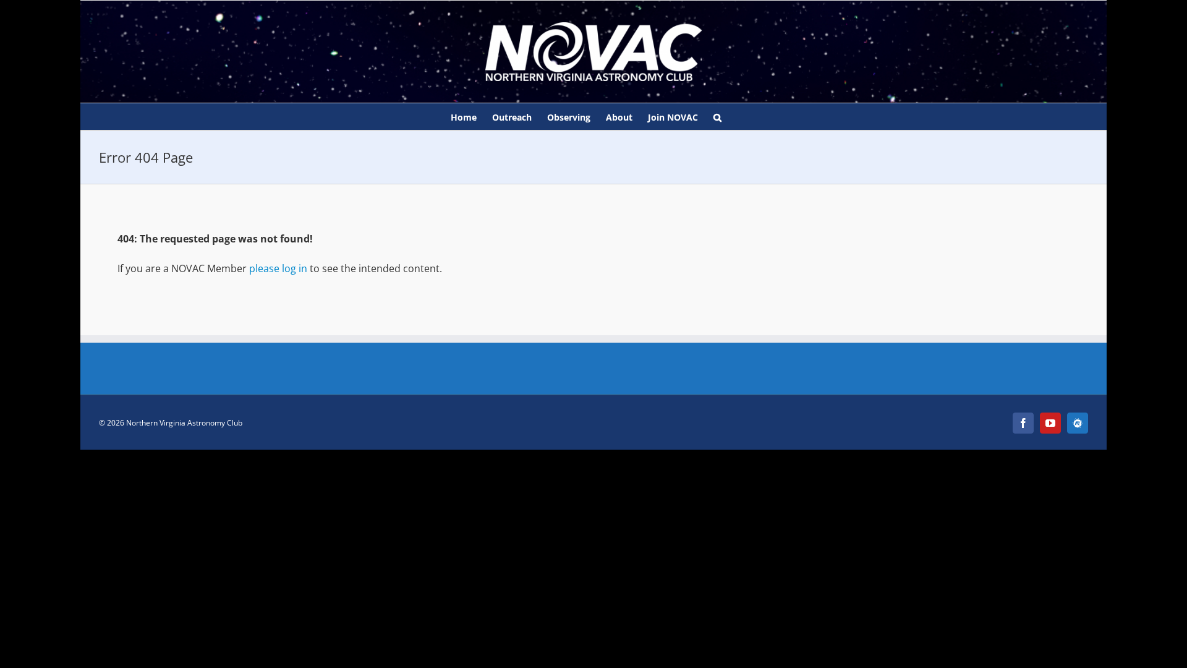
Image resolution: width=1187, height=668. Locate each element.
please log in (278, 268)
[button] (717, 116)
